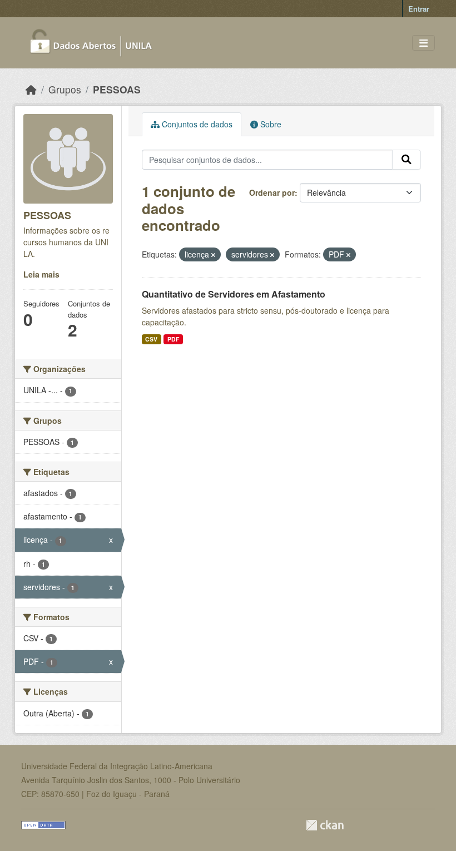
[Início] (31, 89)
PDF (173, 339)
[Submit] (406, 160)
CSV (151, 339)
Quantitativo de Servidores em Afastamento (233, 294)
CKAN (325, 825)
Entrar (418, 8)
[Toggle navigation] (423, 43)
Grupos (64, 89)
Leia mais (41, 274)
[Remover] (213, 254)
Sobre (269, 124)
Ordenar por (272, 192)
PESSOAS (117, 89)
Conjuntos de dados (196, 124)
